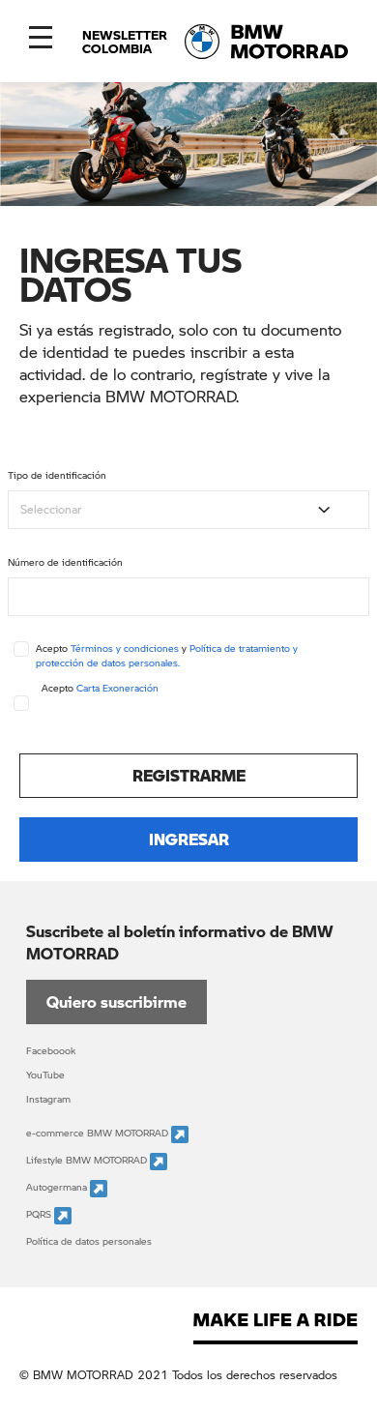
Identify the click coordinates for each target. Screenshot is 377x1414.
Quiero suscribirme (116, 1001)
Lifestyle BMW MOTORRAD (88, 1160)
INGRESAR (189, 839)
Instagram (48, 1098)
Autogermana (58, 1187)
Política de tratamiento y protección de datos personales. (167, 655)
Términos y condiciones (125, 648)
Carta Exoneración (117, 687)
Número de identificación (65, 562)
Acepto (100, 687)
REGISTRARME (189, 775)
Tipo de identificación (57, 475)
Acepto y (167, 655)
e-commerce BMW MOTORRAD (98, 1133)
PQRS (40, 1215)
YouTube (45, 1074)
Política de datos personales (89, 1241)
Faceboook (50, 1050)
